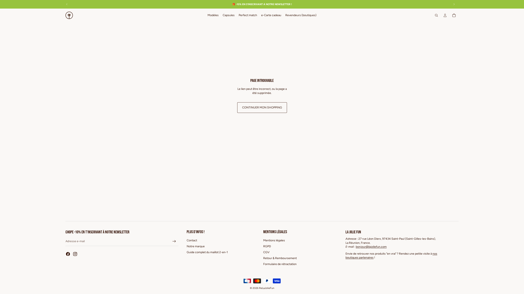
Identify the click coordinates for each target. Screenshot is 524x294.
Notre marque (196, 246)
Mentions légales (274, 240)
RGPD (267, 246)
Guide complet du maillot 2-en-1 (207, 252)
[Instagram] (75, 254)
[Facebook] (68, 254)
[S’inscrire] (174, 241)
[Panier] (453, 15)
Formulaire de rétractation (280, 264)
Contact (192, 240)
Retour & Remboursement (280, 258)
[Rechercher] (436, 15)
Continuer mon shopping (262, 107)
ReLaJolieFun (266, 288)
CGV (266, 252)
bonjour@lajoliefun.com (371, 246)
